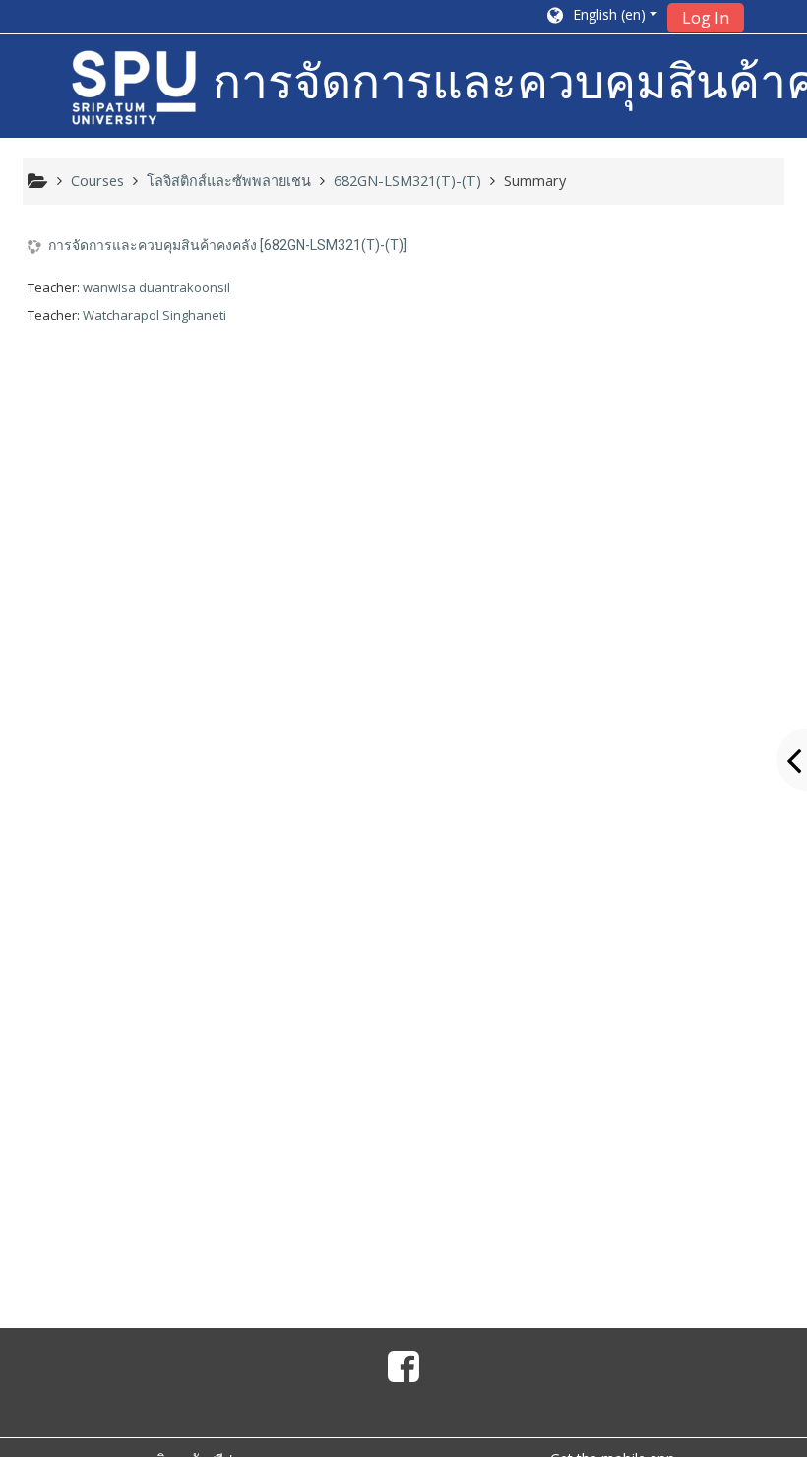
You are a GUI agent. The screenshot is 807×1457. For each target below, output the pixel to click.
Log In (705, 18)
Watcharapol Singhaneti (154, 315)
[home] (134, 87)
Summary (535, 180)
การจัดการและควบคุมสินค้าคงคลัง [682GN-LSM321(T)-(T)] (227, 245)
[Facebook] (403, 1373)
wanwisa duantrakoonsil (156, 287)
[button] (600, 16)
